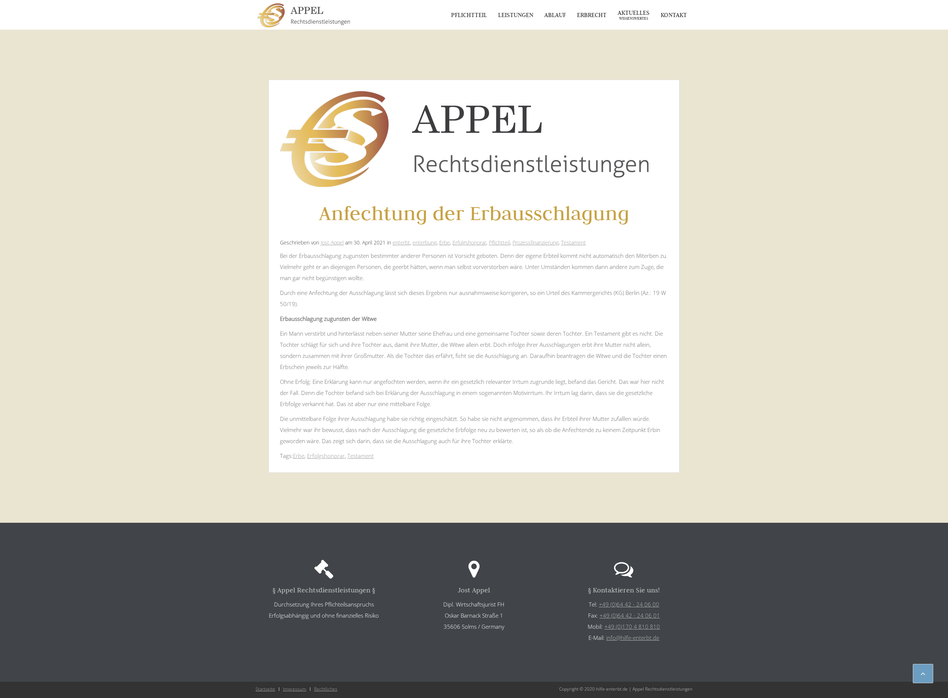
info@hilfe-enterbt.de (632, 637)
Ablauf (555, 15)
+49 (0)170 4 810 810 (632, 626)
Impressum (294, 689)
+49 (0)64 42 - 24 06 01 (630, 615)
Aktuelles (634, 15)
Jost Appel (332, 242)
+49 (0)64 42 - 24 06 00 (629, 604)
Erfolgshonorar (469, 242)
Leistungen (515, 15)
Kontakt (674, 15)
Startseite (265, 689)
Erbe (444, 242)
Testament (573, 242)
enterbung (425, 242)
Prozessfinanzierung (535, 242)
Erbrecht (592, 15)
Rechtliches (325, 689)
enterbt (401, 242)
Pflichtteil (469, 15)
